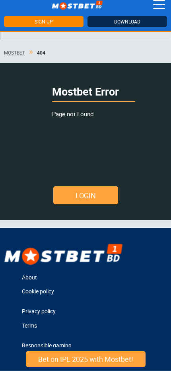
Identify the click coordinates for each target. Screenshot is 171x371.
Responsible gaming (47, 345)
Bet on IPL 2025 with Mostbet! (85, 359)
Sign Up (44, 21)
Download (127, 21)
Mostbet (14, 52)
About (29, 277)
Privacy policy (39, 311)
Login (86, 195)
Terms (29, 325)
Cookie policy (38, 291)
